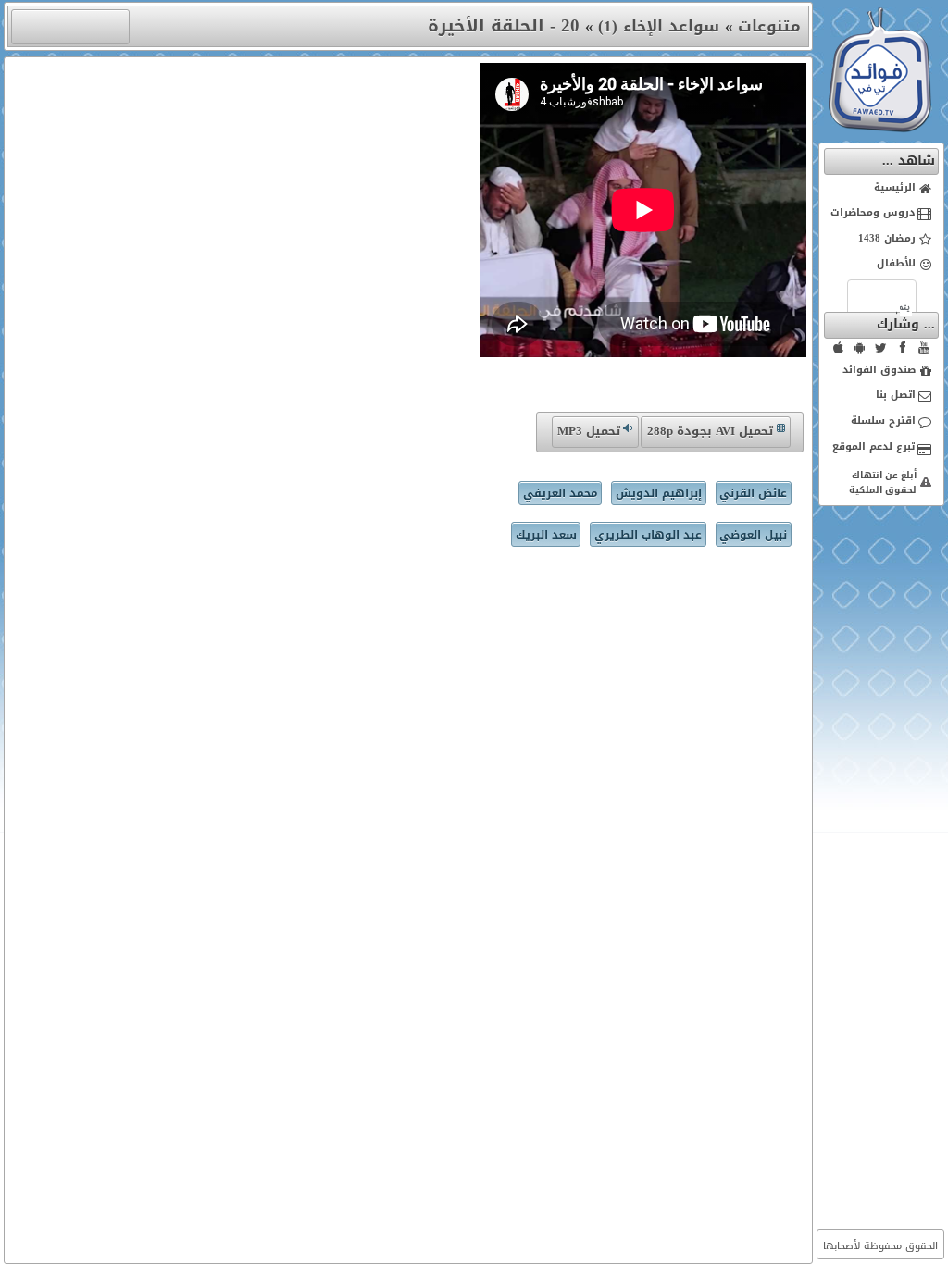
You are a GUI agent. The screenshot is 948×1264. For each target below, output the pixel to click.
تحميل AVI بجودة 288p (710, 430)
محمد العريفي (560, 493)
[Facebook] (902, 348)
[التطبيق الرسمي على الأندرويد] (860, 348)
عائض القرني (753, 493)
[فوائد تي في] (879, 128)
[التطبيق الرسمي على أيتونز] (838, 348)
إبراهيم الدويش (659, 493)
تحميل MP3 (588, 430)
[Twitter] (881, 348)
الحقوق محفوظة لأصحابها (880, 1246)
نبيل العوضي (753, 535)
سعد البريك (546, 535)
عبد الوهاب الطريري (648, 535)
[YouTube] (924, 348)
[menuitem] (882, 189)
